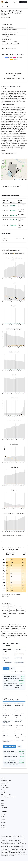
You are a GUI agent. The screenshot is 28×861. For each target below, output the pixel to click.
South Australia (5, 787)
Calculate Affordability (9, 746)
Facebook (3, 825)
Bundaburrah (5, 617)
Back (3, 6)
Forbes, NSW (8, 18)
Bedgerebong (21, 610)
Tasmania (3, 790)
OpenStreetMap (18, 179)
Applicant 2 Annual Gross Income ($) (19, 707)
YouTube (3, 828)
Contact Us (4, 807)
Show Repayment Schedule (18, 671)
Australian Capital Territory (8, 797)
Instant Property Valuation (9, 153)
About (2, 803)
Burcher (4, 613)
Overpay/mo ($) (19, 660)
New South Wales (5, 783)
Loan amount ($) (7, 651)
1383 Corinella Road (20, 225)
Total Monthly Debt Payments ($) (19, 717)
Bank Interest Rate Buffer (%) (8, 737)
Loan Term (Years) (8, 728)
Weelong (11, 607)
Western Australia (6, 794)
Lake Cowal (5, 610)
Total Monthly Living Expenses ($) (8, 718)
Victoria (3, 792)
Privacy (3, 814)
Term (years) (7, 660)
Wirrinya (12, 610)
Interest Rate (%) (20, 728)
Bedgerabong (12, 613)
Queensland (4, 785)
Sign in (15, 2)
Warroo (19, 607)
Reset (12, 668)
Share (7, 6)
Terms (2, 816)
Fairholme (21, 613)
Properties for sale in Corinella (11, 186)
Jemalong (4, 607)
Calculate (6, 668)
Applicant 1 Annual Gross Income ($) (7, 706)
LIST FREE (22, 2)
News (2, 805)
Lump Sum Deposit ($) (19, 737)
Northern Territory (6, 780)
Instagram (4, 822)
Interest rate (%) (19, 652)
